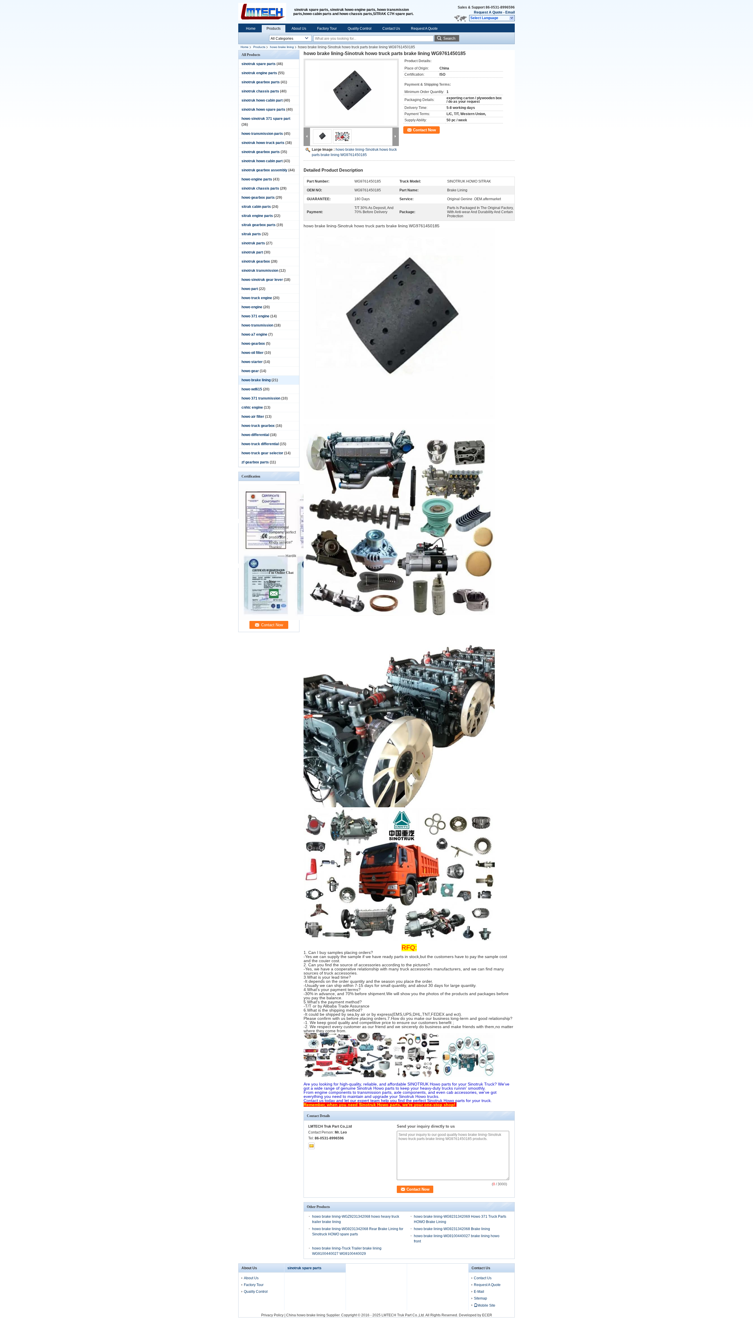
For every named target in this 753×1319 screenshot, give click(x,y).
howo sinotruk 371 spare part (265, 119)
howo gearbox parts (258, 197)
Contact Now (424, 130)
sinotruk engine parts (259, 73)
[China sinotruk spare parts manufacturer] (265, 12)
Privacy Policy (272, 1315)
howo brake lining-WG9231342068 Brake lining (452, 1229)
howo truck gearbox (258, 426)
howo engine (251, 307)
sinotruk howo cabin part (262, 100)
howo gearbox (253, 344)
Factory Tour (327, 28)
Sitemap (480, 1298)
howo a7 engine (254, 334)
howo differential (255, 435)
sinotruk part (252, 252)
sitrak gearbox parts (258, 225)
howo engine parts (256, 179)
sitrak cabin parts (256, 207)
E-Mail (479, 1292)
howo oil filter (252, 353)
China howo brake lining (305, 1315)
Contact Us (391, 28)
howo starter (252, 362)
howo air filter (252, 417)
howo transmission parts (262, 134)
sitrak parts (251, 234)
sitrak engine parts (257, 216)
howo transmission (257, 325)
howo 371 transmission (260, 398)
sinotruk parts (253, 243)
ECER (487, 1315)
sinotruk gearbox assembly (264, 170)
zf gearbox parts (255, 462)
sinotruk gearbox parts (260, 82)
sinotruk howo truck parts (262, 143)
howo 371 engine (255, 316)
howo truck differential (260, 444)
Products (273, 28)
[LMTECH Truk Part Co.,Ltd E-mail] (311, 1146)
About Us (298, 28)
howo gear (250, 371)
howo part (249, 289)
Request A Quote (488, 12)
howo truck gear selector (262, 453)
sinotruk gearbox (255, 261)
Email (510, 12)
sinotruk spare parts (258, 64)
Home (251, 28)
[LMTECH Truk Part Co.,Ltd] (511, 18)
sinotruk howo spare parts (263, 109)
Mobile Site (486, 1305)
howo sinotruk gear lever (262, 280)
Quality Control (359, 28)
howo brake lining (282, 47)
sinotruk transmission (259, 271)
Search (449, 38)
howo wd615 (251, 389)
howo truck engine (256, 298)
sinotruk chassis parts (260, 91)
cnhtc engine (252, 407)
